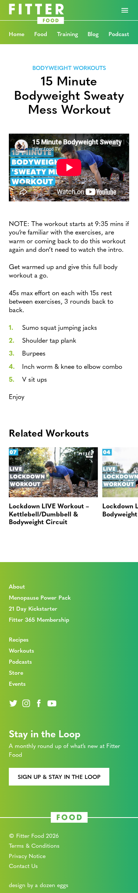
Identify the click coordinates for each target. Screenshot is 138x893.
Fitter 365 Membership (39, 619)
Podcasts (20, 661)
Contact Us (23, 865)
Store (16, 672)
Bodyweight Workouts (69, 67)
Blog (93, 33)
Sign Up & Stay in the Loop (59, 776)
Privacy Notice (27, 855)
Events (17, 683)
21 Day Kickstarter (33, 608)
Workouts (21, 650)
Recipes (19, 639)
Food (40, 33)
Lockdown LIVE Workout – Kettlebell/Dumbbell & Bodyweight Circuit (49, 513)
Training (67, 33)
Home (16, 33)
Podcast (119, 33)
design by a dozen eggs (38, 884)
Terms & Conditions (34, 845)
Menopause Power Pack (40, 597)
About (17, 586)
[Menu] (124, 10)
